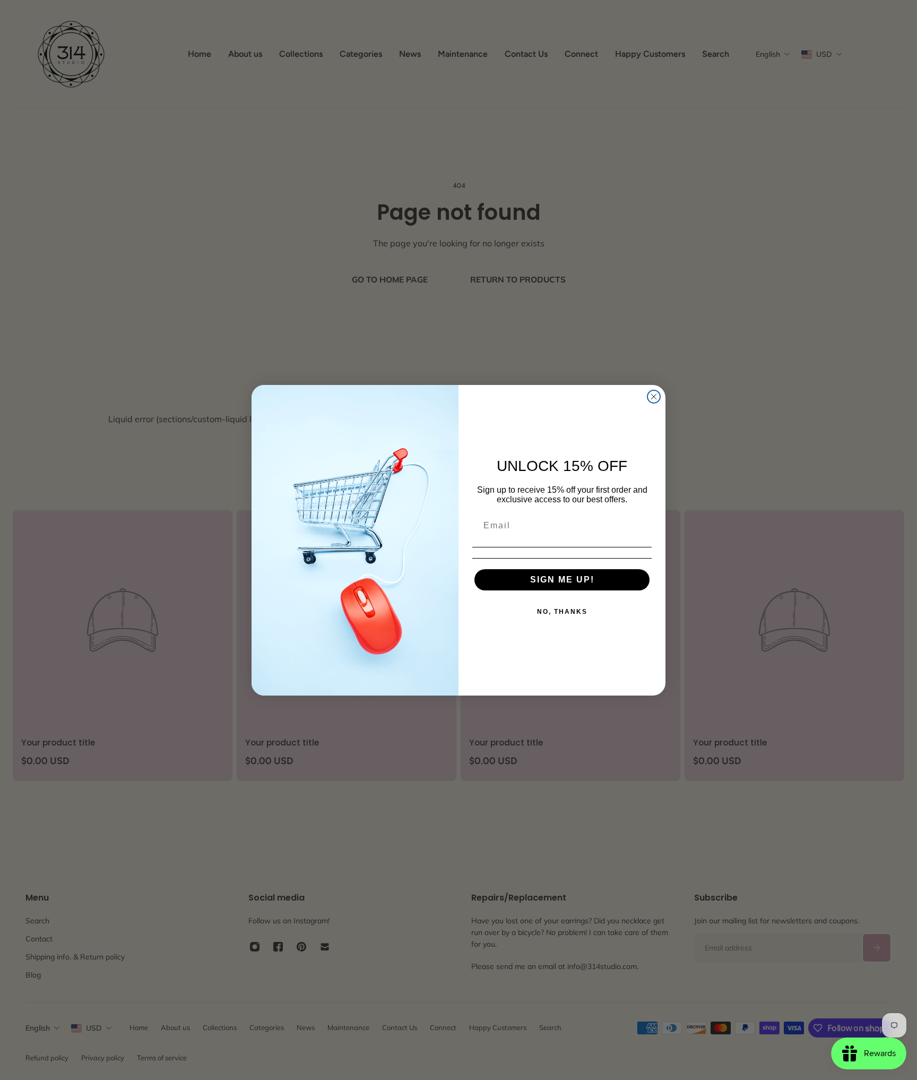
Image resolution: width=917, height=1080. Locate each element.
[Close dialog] (653, 396)
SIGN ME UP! (562, 579)
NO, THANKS (562, 611)
